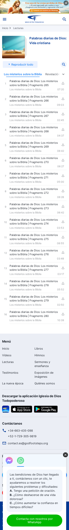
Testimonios (10, 372)
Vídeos (6, 355)
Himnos (39, 355)
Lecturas (18, 28)
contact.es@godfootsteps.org (28, 443)
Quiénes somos (44, 383)
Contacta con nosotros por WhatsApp (34, 520)
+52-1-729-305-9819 (22, 436)
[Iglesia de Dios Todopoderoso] (35, 19)
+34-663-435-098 (20, 430)
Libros (38, 348)
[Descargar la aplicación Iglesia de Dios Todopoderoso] (5, 409)
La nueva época (12, 383)
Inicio (5, 28)
